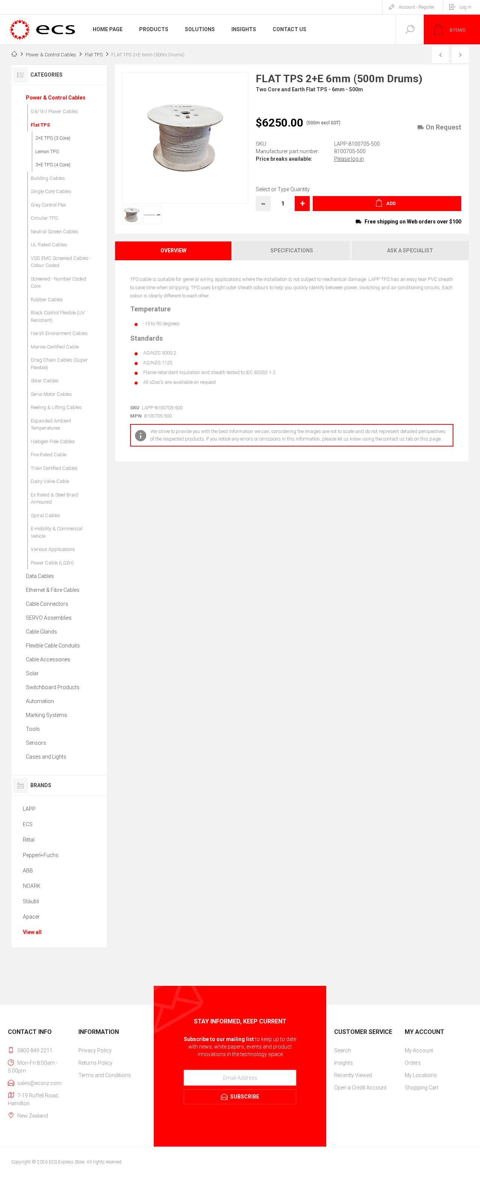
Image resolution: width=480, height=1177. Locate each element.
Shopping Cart (421, 1088)
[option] (129, 214)
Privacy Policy (95, 1050)
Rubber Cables (47, 299)
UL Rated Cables (49, 244)
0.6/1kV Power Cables (54, 111)
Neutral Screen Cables (54, 231)
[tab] (174, 250)
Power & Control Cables (56, 98)
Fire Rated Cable (48, 454)
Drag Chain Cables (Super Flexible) (59, 363)
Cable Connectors (47, 604)
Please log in (349, 159)
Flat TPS (40, 125)
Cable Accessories (48, 659)
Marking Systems (46, 715)
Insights (343, 1063)
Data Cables (40, 576)
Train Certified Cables (54, 468)
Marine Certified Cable (55, 347)
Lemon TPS (47, 151)
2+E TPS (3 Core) (52, 138)
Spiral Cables (45, 515)
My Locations (421, 1075)
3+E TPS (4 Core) (52, 164)
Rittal (28, 840)
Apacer (31, 917)
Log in (465, 7)
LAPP (29, 809)
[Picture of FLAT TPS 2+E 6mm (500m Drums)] (131, 214)
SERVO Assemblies (49, 618)
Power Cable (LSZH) (52, 563)
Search (342, 1050)
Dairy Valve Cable (50, 481)
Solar (32, 673)
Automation (40, 701)
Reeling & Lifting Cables (56, 407)
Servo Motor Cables (51, 394)
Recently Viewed (353, 1075)
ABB (28, 871)
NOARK (31, 886)
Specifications (291, 250)
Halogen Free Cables (53, 441)
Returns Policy (95, 1063)
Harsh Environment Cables (59, 333)
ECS (28, 824)
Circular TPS (44, 218)
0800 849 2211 (34, 1050)
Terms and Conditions (104, 1075)
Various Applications (53, 549)
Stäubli (31, 901)
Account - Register (416, 7)
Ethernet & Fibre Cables (53, 590)
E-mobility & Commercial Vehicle (56, 532)
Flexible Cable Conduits (53, 646)
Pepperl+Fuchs (40, 855)
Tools (33, 729)
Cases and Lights (46, 757)
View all (32, 932)
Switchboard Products (53, 687)
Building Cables (48, 178)
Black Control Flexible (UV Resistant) (58, 316)
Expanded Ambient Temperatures (51, 424)
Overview (173, 250)
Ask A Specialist (410, 250)
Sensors (36, 743)
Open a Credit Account (360, 1088)
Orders (413, 1063)
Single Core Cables (51, 191)
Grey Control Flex (48, 205)
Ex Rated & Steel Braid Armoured (54, 498)
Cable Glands (41, 632)
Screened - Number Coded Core (58, 282)
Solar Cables (44, 380)
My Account (419, 1050)
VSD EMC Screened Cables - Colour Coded (61, 262)
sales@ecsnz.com (39, 1083)
